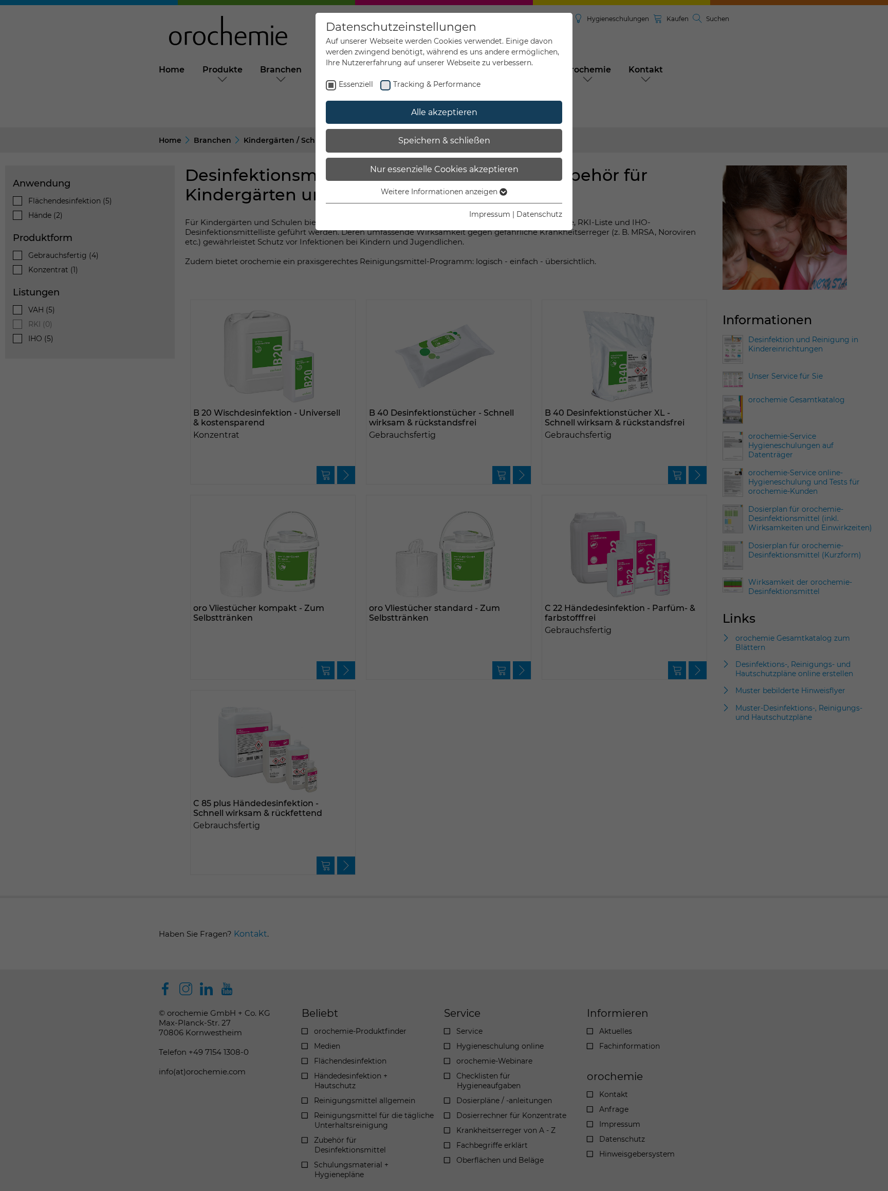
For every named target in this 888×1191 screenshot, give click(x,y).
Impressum (489, 214)
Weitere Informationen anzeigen (440, 191)
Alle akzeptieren (444, 112)
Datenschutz (539, 214)
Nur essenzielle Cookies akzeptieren (444, 169)
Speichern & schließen (444, 140)
